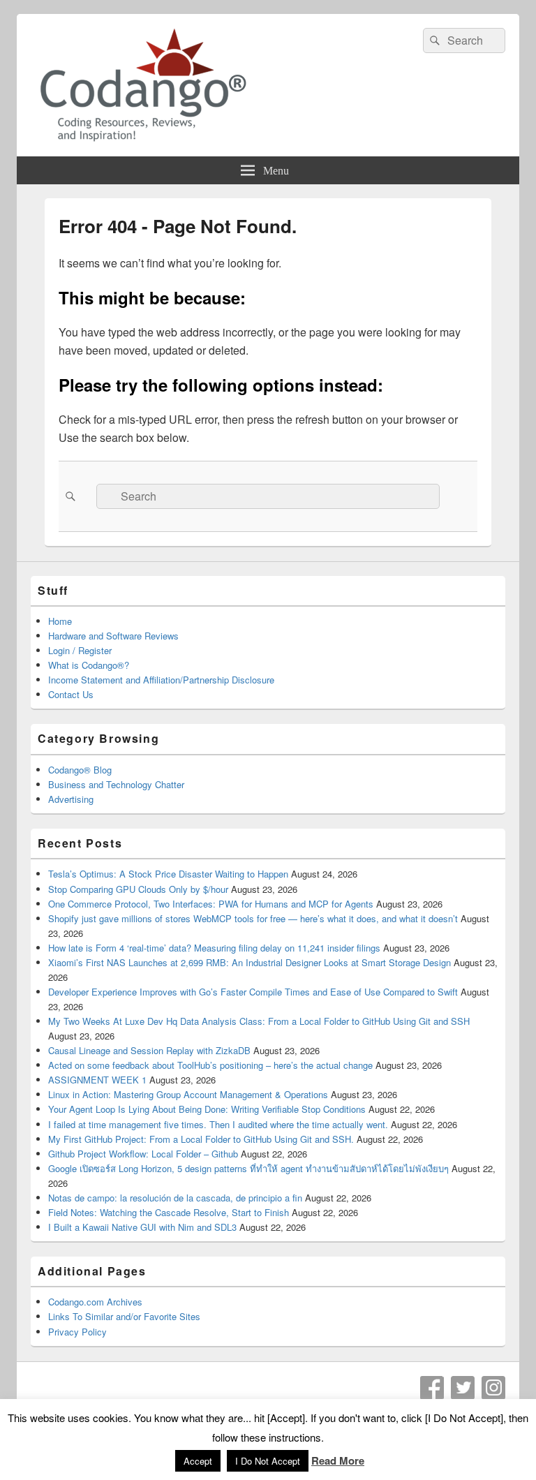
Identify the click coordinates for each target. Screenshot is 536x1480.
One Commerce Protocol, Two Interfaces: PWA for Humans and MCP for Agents (210, 903)
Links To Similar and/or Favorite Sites (124, 1316)
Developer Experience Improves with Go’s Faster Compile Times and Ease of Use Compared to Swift (253, 991)
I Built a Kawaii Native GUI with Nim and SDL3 (142, 1227)
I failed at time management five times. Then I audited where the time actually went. (218, 1124)
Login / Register (80, 650)
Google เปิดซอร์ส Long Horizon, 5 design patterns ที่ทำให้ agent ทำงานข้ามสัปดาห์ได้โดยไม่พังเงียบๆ (248, 1168)
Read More (337, 1460)
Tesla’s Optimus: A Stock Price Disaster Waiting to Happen (168, 873)
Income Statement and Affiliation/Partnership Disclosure (161, 679)
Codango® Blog (80, 769)
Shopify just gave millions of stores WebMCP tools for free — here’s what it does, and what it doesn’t (253, 918)
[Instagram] (493, 1388)
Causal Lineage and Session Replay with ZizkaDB (149, 1050)
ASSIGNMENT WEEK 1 (97, 1079)
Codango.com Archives (95, 1301)
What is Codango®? (88, 665)
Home (60, 621)
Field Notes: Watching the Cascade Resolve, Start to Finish (168, 1212)
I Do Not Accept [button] (267, 1460)
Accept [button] (198, 1460)
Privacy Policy (77, 1331)
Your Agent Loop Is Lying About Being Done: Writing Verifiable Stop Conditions (207, 1109)
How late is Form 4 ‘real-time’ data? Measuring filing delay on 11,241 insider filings (214, 947)
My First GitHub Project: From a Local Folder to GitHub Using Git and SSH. (201, 1139)
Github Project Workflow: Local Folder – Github (143, 1153)
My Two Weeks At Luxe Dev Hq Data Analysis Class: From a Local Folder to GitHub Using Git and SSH (259, 1021)
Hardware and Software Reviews (113, 635)
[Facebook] (432, 1388)
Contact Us (71, 694)
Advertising (71, 799)
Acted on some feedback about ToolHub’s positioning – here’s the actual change (210, 1065)
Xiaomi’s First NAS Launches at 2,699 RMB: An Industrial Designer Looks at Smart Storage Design (249, 962)
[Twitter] (463, 1388)
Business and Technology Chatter (116, 784)
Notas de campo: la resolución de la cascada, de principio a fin (175, 1197)
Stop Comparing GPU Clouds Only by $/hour (138, 889)
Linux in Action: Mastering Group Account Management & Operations (188, 1094)
